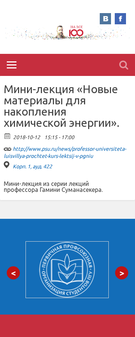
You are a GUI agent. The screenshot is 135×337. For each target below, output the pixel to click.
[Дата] (8, 135)
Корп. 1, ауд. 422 (32, 166)
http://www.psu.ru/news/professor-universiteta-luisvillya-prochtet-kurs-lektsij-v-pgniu (65, 152)
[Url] (8, 147)
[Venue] (8, 164)
